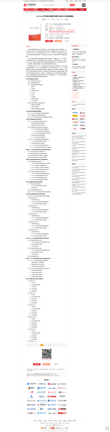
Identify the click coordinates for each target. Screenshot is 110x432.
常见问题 (50, 420)
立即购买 (49, 41)
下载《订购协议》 (60, 36)
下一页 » (50, 345)
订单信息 (79, 81)
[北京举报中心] (58, 428)
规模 (43, 264)
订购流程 (45, 420)
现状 (36, 231)
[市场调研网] (29, 6)
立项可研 (59, 9)
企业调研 (66, 9)
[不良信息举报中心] (66, 428)
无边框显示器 (32, 54)
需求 (43, 139)
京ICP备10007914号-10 (49, 425)
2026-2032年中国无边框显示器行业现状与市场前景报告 (44, 11)
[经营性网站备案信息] (44, 428)
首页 (27, 9)
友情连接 (65, 420)
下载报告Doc (67, 41)
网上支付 (82, 83)
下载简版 (66, 19)
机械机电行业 (32, 11)
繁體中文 (74, 420)
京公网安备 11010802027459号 (60, 425)
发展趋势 (62, 71)
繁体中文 (53, 19)
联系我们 (40, 420)
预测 (47, 71)
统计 (30, 69)
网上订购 (37, 364)
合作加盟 (60, 420)
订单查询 (82, 9)
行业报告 (43, 9)
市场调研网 (27, 11)
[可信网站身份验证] (51, 428)
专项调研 (51, 9)
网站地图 (69, 420)
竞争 (58, 73)
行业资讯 (35, 9)
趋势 (48, 191)
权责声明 (55, 420)
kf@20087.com (52, 36)
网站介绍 (35, 420)
